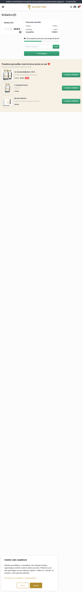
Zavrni (22, 585)
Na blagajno (43, 53)
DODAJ (71, 75)
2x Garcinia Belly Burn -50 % (24, 72)
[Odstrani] (20, 32)
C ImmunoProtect (21, 85)
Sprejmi (36, 585)
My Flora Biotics (20, 98)
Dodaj (56, 47)
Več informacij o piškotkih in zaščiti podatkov (20, 578)
